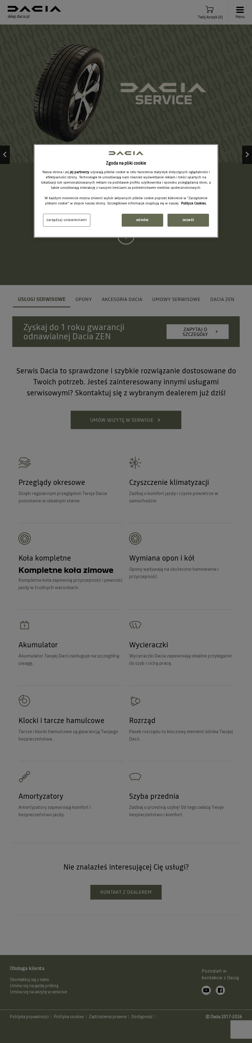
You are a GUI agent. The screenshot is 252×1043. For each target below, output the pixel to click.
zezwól (188, 220)
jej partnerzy (80, 171)
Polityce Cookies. (194, 203)
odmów (142, 220)
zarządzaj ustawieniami (66, 220)
